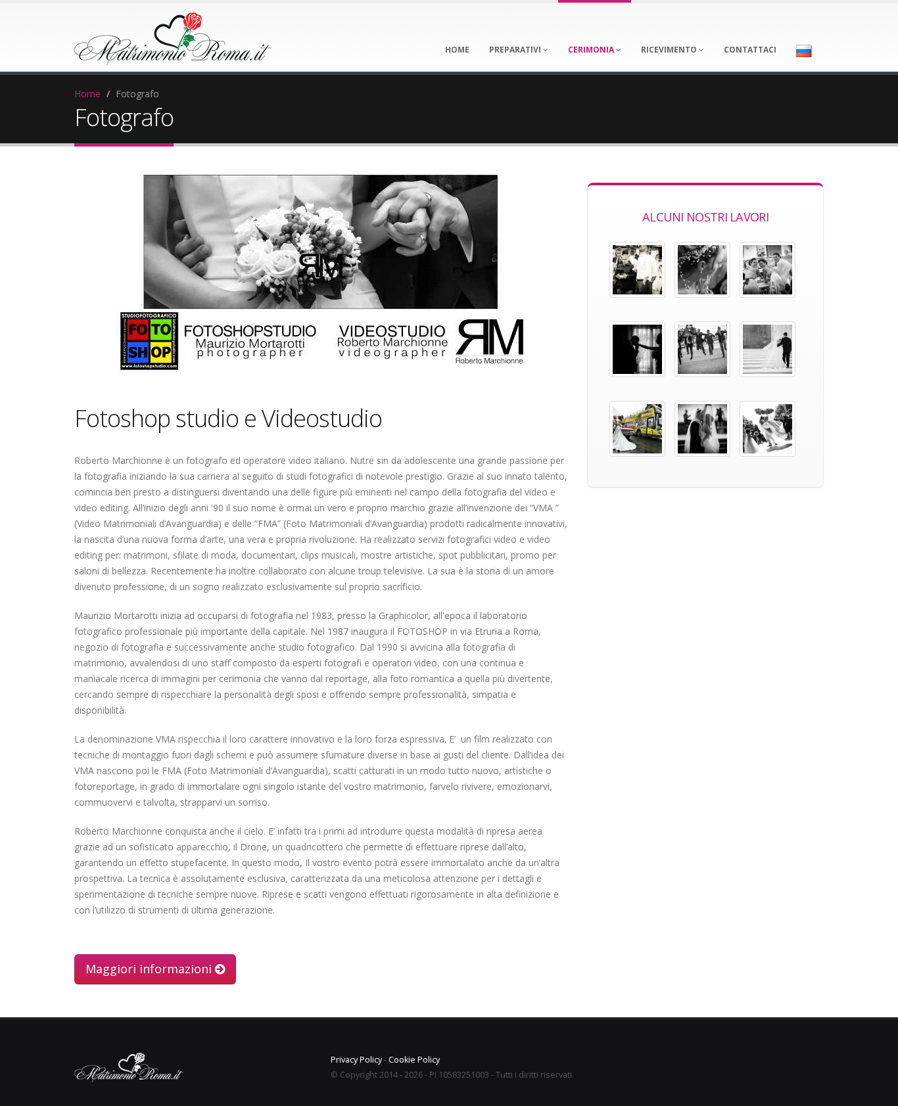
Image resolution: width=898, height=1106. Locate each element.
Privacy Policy (356, 1059)
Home (87, 93)
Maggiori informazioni (150, 969)
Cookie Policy (414, 1059)
